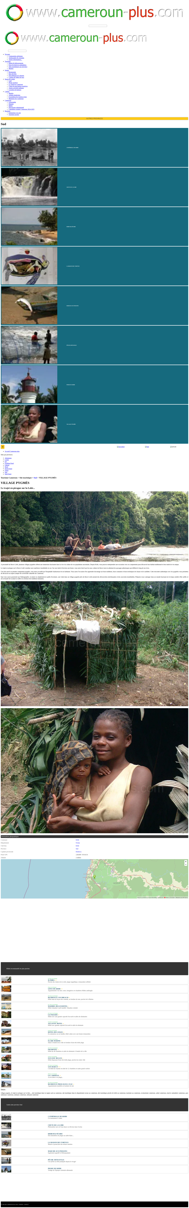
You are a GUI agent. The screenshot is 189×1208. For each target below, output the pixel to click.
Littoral (7, 465)
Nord (6, 467)
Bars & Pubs (13, 74)
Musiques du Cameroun (16, 98)
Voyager (7, 54)
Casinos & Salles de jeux (16, 77)
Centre (7, 460)
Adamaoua (8, 458)
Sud (6, 472)
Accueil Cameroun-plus (12, 451)
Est (6, 461)
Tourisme (8, 61)
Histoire (11, 104)
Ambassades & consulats (16, 58)
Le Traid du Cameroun (16, 84)
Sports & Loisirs (10, 79)
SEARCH (85, 26)
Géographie (12, 102)
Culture (7, 91)
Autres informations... (15, 59)
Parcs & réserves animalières (17, 65)
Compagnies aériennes (16, 56)
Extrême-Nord (9, 463)
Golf (10, 81)
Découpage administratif (16, 107)
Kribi (77, 840)
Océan (78, 843)
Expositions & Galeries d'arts (18, 97)
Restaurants (12, 72)
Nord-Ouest (8, 469)
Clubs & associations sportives (18, 86)
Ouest (6, 470)
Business (7, 111)
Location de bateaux (15, 90)
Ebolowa (78, 852)
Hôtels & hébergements (16, 63)
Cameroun (8, 100)
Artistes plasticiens (14, 95)
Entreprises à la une (15, 113)
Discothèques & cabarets (16, 75)
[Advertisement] (60, 914)
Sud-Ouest (8, 474)
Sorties (7, 70)
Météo (11, 106)
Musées (11, 68)
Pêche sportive (13, 83)
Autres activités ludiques (16, 88)
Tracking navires (14, 114)
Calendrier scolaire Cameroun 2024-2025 (21, 109)
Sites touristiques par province (18, 67)
